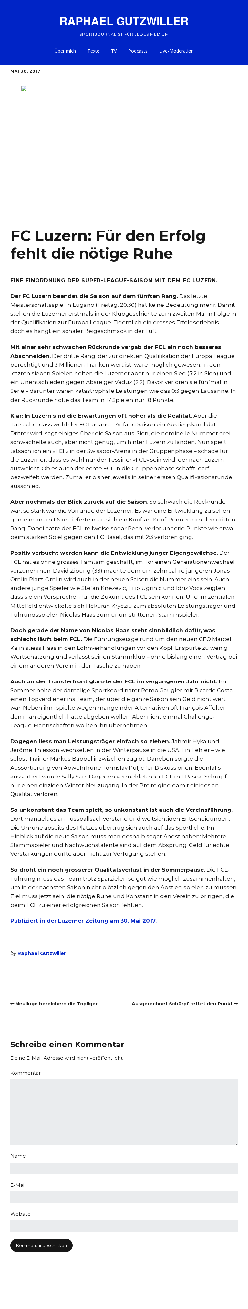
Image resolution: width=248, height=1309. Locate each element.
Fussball (69, 970)
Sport (182, 970)
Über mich (65, 51)
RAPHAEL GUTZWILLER (124, 20)
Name (18, 1156)
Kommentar (133, 970)
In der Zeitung (98, 970)
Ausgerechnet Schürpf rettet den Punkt (182, 1004)
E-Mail (18, 1185)
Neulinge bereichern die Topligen (57, 1004)
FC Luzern (28, 970)
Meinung (161, 970)
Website (20, 1214)
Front (50, 970)
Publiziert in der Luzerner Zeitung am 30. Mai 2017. (83, 920)
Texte (93, 51)
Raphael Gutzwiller (41, 953)
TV (114, 51)
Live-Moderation (176, 51)
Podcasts (138, 51)
